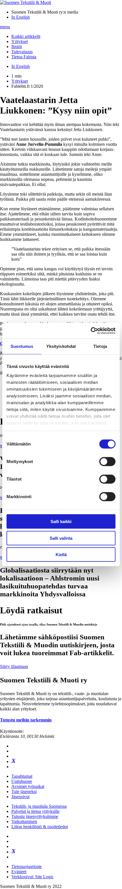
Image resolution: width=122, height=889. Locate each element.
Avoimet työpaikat (27, 786)
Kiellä (61, 554)
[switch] (107, 461)
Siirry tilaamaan (14, 666)
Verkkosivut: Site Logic (32, 876)
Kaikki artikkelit (25, 36)
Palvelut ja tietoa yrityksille (35, 811)
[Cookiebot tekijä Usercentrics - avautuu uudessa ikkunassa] (90, 330)
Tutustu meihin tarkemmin (26, 719)
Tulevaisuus (22, 51)
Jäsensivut (20, 796)
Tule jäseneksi (24, 791)
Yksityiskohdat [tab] (61, 346)
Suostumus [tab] (21, 346)
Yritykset (19, 41)
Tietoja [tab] (100, 346)
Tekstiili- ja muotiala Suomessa (39, 806)
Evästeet (18, 871)
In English (20, 17)
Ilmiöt (16, 46)
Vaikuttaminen (24, 821)
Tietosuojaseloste (26, 866)
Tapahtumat (21, 776)
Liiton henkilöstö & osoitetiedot (39, 826)
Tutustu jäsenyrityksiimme (34, 816)
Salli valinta (61, 537)
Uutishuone (21, 781)
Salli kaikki (61, 521)
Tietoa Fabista (23, 56)
